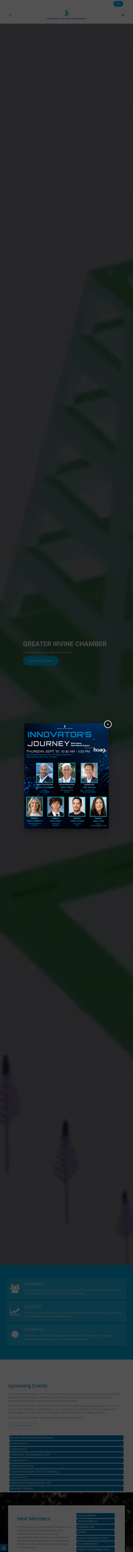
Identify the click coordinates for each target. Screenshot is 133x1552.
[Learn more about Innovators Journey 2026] (66, 776)
